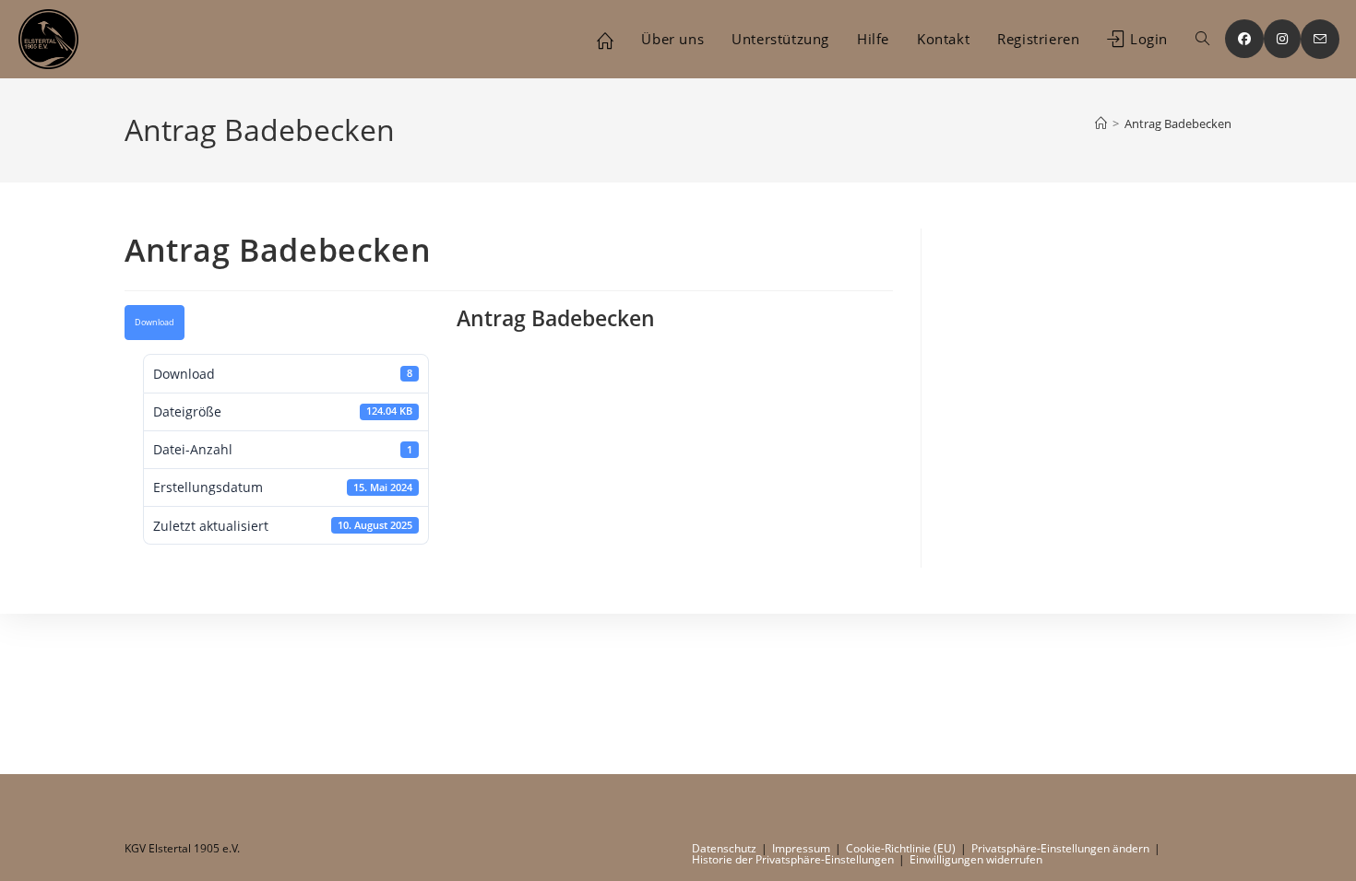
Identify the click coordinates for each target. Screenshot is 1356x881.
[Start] (1101, 123)
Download (154, 322)
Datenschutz (724, 848)
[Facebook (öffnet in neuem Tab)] (1244, 38)
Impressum (801, 848)
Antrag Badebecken (1177, 123)
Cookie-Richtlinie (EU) (901, 848)
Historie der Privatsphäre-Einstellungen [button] (793, 859)
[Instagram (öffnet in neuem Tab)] (1282, 38)
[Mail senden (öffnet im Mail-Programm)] (1320, 39)
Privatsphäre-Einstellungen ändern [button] (1060, 848)
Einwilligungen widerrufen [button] (976, 859)
